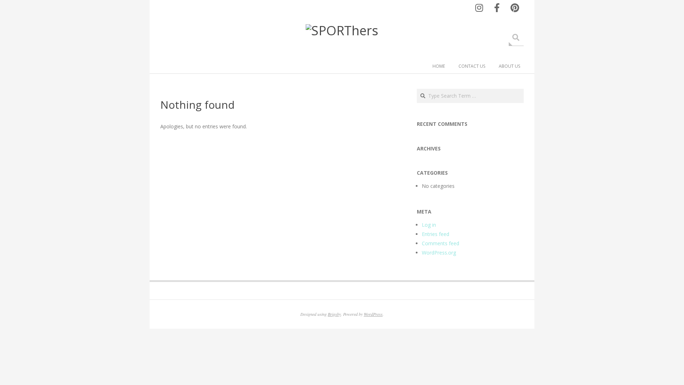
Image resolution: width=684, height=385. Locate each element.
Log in (429, 224)
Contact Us (471, 66)
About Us (509, 66)
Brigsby (334, 314)
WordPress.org (439, 252)
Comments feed (440, 243)
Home (438, 66)
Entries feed (435, 234)
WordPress (373, 314)
